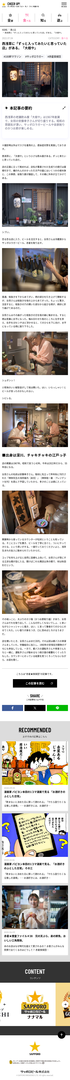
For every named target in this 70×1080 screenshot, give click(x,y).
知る (43, 20)
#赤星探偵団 (54, 56)
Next (65, 1004)
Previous (4, 1004)
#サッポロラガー (34, 56)
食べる (27, 20)
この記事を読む (35, 683)
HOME (4, 29)
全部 (10, 20)
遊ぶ (60, 20)
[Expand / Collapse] (64, 108)
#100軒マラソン (12, 56)
